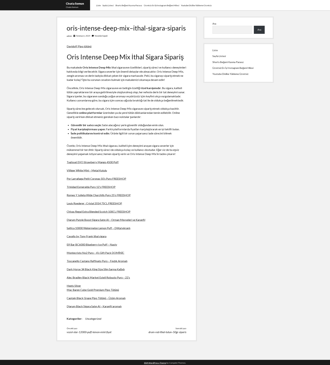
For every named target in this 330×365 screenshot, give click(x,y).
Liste (98, 5)
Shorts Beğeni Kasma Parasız (128, 5)
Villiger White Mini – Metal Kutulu (87, 170)
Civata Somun (75, 3)
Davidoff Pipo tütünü (79, 46)
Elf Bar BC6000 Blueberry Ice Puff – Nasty (92, 244)
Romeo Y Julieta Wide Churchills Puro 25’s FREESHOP (99, 195)
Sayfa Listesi (108, 5)
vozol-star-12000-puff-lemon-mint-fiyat (89, 332)
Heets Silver (74, 285)
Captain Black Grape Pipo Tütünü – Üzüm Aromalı (96, 298)
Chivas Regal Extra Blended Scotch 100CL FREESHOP (98, 211)
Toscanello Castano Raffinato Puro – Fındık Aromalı (97, 261)
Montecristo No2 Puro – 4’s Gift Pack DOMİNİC (95, 252)
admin (69, 36)
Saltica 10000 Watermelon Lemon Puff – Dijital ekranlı (98, 228)
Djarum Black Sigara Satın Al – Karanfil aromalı (94, 306)
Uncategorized (93, 318)
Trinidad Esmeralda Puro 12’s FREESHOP (91, 186)
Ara (214, 23)
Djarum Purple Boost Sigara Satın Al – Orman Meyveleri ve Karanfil (106, 219)
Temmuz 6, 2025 (83, 35)
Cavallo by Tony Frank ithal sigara (86, 236)
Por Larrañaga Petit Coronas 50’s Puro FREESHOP (96, 178)
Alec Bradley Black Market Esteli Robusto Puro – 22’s (98, 277)
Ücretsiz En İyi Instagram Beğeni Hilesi (161, 5)
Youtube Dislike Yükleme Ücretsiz (196, 5)
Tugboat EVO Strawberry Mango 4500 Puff (93, 162)
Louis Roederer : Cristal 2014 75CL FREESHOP (94, 203)
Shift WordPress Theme (155, 363)
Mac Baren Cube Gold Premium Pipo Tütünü (93, 289)
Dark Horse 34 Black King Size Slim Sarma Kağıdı (96, 269)
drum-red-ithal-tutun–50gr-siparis (167, 332)
